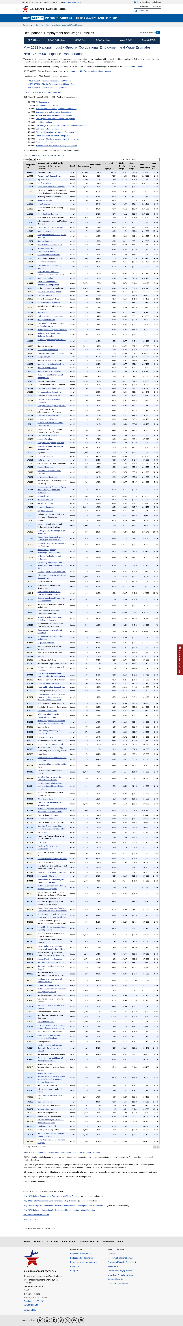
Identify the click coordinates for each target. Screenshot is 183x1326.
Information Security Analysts (49, 392)
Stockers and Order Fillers (48, 1126)
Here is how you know (71, 2)
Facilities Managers (45, 231)
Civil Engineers (43, 460)
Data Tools (52, 1241)
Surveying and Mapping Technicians (52, 571)
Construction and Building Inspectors (52, 858)
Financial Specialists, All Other (49, 371)
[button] (154, 1147)
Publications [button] (66, 18)
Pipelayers (42, 842)
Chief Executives (44, 183)
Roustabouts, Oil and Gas (47, 876)
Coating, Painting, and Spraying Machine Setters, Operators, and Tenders (51, 1048)
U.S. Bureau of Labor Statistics (48, 8)
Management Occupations (47, 105)
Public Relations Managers (48, 214)
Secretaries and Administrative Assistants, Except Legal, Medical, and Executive (51, 786)
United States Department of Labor (148, 2)
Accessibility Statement (118, 1283)
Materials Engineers (45, 500)
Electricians (42, 832)
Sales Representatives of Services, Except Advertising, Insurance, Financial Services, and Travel (52, 697)
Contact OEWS (30, 1310)
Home (27, 1241)
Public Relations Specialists (48, 683)
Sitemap (111, 1253)
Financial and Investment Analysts (51, 364)
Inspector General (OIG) (81, 1253)
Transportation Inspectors (48, 1109)
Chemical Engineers (45, 456)
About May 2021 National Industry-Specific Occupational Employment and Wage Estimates (61, 1152)
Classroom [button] (103, 18)
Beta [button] (115, 18)
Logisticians (42, 312)
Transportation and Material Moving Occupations (56, 145)
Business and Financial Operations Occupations (56, 109)
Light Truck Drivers (45, 1102)
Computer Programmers (47, 435)
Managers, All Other (45, 278)
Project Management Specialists (50, 316)
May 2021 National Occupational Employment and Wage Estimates (51, 1196)
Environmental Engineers (47, 477)
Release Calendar (146, 6)
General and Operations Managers (51, 187)
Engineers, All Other (45, 510)
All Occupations (42, 102)
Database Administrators (47, 419)
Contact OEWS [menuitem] (149, 40)
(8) (86, 353)
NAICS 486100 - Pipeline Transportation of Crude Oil (50, 81)
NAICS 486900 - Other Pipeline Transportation (47, 87)
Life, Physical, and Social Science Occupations (55, 119)
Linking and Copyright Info (119, 1270)
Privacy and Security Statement (121, 1262)
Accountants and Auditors (48, 349)
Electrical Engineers (45, 467)
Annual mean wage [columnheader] (145, 166)
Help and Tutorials (115, 1279)
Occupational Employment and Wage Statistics (64, 25)
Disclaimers (112, 1266)
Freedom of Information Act (120, 1257)
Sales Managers (44, 204)
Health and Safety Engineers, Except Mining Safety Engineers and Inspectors (52, 490)
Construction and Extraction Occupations (53, 135)
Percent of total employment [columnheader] (109, 166)
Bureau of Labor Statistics (33, 25)
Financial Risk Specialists (47, 367)
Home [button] (25, 18)
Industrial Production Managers (50, 244)
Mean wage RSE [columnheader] (154, 166)
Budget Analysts (44, 357)
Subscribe (157, 6)
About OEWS (126, 40)
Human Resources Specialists (49, 302)
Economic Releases (89, 1241)
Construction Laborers (46, 819)
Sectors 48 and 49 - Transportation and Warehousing (88, 71)
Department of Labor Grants (83, 1262)
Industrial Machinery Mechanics (50, 959)
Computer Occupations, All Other (51, 442)
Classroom (108, 1241)
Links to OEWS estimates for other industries (42, 92)
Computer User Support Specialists (52, 405)
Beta (120, 1241)
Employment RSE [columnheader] (95, 166)
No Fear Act (75, 1266)
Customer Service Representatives (52, 744)
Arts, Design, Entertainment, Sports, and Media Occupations (61, 125)
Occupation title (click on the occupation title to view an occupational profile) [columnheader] (50, 166)
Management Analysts (46, 319)
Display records (32, 159)
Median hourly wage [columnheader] (122, 166)
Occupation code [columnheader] (30, 166)
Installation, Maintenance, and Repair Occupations (57, 139)
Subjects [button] (36, 18)
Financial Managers (45, 241)
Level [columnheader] (72, 166)
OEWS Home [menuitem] (34, 40)
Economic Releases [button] (85, 18)
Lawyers (41, 656)
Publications (68, 1241)
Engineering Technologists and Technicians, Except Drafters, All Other (50, 565)
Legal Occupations (44, 122)
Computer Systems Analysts (49, 388)
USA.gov (74, 1270)
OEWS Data (80, 40)
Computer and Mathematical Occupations (53, 112)
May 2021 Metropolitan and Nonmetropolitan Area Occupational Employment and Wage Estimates (65, 1205)
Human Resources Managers (49, 254)
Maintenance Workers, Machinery (51, 962)
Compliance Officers (46, 295)
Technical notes (30, 1219)
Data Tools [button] (50, 18)
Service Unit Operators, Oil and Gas (52, 872)
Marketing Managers (45, 200)
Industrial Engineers (45, 496)
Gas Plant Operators (46, 1021)
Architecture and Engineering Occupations (54, 115)
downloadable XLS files (133, 66)
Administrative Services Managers (51, 227)
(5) (126, 183)
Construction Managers (47, 262)
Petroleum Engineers (46, 507)
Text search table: (128, 159)
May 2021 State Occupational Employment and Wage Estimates (50, 1201)
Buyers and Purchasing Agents (49, 292)
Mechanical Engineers (46, 503)
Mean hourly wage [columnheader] (132, 166)
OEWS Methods (103, 40)
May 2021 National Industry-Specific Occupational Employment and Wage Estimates (59, 1210)
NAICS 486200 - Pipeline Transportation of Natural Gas (51, 84)
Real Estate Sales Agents (47, 710)
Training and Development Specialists (52, 329)
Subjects (38, 1241)
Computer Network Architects (49, 415)
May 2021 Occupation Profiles (36, 1215)
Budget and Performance (81, 1257)
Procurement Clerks (45, 737)
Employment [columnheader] (83, 166)
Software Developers (46, 439)
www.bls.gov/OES (31, 1305)
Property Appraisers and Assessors (51, 353)
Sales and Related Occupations (49, 129)
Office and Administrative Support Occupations (55, 132)
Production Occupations (46, 142)
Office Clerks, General (46, 799)
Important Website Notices (120, 1275)
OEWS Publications (56, 40)
